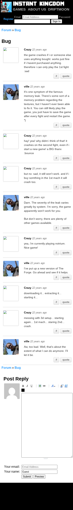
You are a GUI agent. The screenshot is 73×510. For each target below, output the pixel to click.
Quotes (62, 386)
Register (8, 19)
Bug (18, 30)
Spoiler (23, 391)
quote (65, 76)
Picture (40, 386)
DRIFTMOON (58, 9)
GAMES (19, 9)
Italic (28, 386)
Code (67, 386)
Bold (23, 386)
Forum (6, 30)
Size (53, 386)
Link (45, 386)
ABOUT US (37, 9)
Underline (32, 386)
